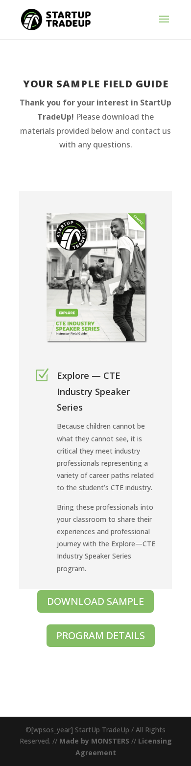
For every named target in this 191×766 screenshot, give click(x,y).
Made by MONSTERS (94, 740)
